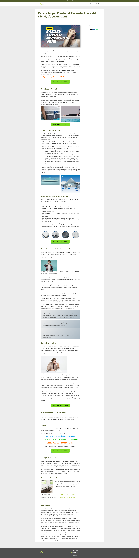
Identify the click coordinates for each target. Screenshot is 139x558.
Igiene (88, 0)
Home (77, 3)
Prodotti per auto (93, 0)
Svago (98, 0)
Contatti (95, 3)
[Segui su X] (91, 29)
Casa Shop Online (41, 20)
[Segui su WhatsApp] (97, 29)
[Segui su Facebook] (93, 29)
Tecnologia (84, 0)
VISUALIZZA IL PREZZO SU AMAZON (68, 494)
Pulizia (72, 0)
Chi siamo (90, 3)
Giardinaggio (79, 0)
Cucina (75, 0)
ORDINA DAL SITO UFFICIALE (60, 81)
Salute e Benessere (60, 0)
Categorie (84, 3)
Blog (80, 3)
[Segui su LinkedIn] (95, 29)
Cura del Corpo (67, 0)
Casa (55, 0)
